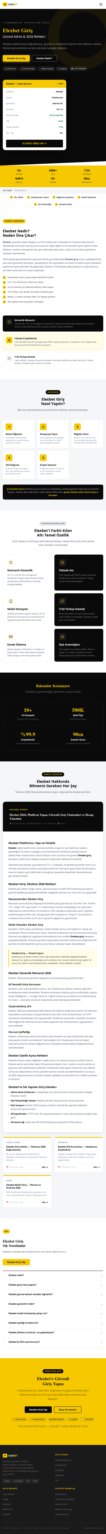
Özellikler (59, 1470)
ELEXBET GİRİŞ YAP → (34, 143)
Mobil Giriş (8, 1509)
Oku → (45, 1167)
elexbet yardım (62, 1514)
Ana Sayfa (7, 190)
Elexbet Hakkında (63, 1460)
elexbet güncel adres (65, 1499)
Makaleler (59, 1475)
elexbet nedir (61, 1504)
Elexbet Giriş (61, 1465)
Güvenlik (7, 1504)
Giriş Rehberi (9, 1494)
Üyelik (5, 1499)
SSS (57, 1480)
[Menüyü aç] (101, 4)
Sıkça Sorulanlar (68, 1409)
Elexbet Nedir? (44, 58)
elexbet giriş (61, 1494)
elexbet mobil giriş (63, 1509)
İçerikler (6, 1514)
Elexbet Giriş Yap (16, 58)
